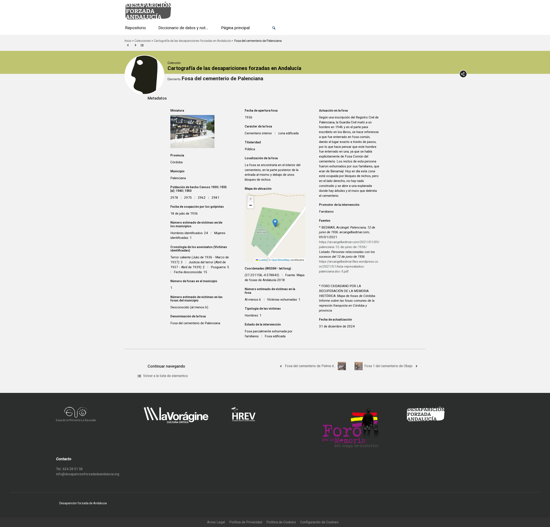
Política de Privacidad (245, 522)
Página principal (235, 27)
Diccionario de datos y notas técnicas (184, 27)
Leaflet (262, 260)
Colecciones (142, 40)
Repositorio (135, 27)
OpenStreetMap (280, 260)
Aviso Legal (216, 522)
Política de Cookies (281, 522)
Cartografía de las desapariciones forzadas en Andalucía (192, 40)
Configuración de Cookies (319, 522)
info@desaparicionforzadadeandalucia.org (87, 474)
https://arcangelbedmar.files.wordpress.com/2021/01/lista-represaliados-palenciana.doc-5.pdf (348, 266)
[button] (274, 28)
